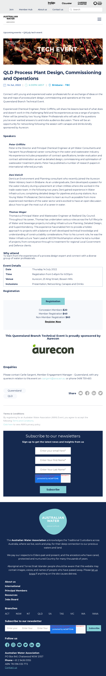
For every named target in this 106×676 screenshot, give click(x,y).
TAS (61, 613)
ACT (7, 613)
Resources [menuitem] (11, 595)
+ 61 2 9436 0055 (22, 660)
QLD (10, 396)
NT (28, 613)
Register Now (53, 321)
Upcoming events (12, 32)
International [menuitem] (12, 586)
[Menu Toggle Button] (99, 19)
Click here (8, 424)
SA (50, 613)
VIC (72, 613)
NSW (19, 613)
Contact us (11, 667)
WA (83, 613)
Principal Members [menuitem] (16, 590)
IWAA (95, 613)
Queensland (15, 390)
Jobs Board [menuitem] (11, 599)
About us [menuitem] (10, 581)
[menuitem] (11, 9)
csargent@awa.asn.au (54, 378)
